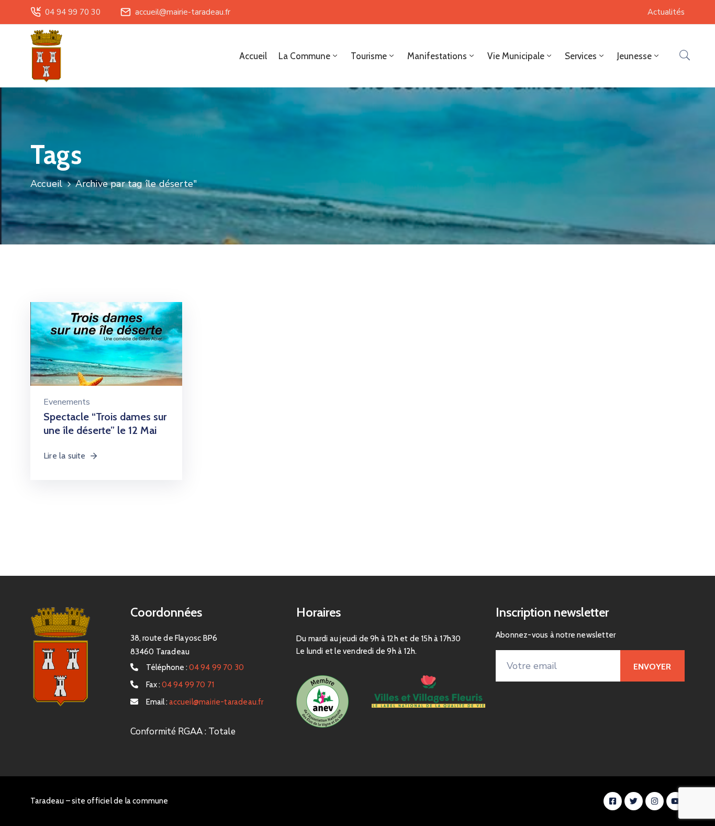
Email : (205, 702)
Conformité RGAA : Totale (183, 731)
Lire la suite (64, 456)
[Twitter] (633, 801)
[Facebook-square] (613, 801)
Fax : (180, 684)
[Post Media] (106, 356)
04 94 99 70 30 (72, 12)
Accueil (253, 56)
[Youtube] (675, 801)
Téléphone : (195, 667)
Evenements (66, 402)
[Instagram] (654, 801)
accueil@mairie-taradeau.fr (182, 12)
